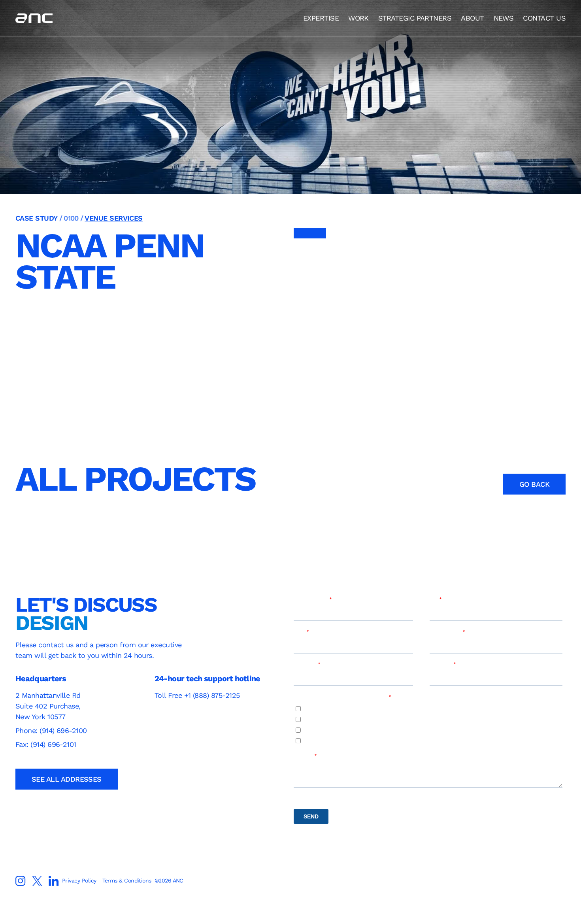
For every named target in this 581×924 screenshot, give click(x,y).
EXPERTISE (321, 18)
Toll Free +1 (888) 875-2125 (197, 695)
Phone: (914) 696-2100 (52, 730)
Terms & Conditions (126, 880)
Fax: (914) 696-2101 (45, 744)
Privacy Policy (79, 880)
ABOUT (472, 18)
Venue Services (113, 218)
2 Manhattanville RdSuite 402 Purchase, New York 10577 (48, 706)
